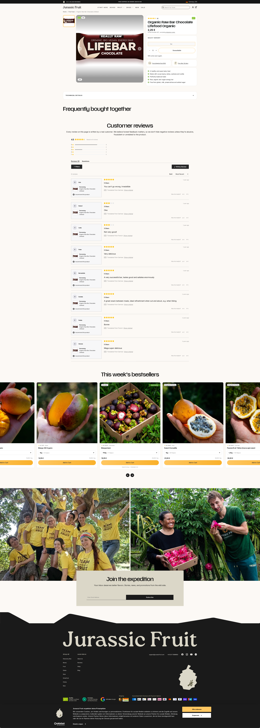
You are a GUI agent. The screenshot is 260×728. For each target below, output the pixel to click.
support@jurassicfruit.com (156, 654)
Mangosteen (106, 448)
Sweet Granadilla (170, 448)
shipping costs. (170, 32)
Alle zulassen (197, 709)
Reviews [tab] (75, 161)
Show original (128, 190)
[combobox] (175, 7)
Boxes (112, 7)
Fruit (120, 7)
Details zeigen (78, 724)
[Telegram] (196, 654)
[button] (153, 18)
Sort (171, 174)
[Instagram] (187, 654)
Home (65, 12)
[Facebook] (182, 654)
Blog (78, 670)
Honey (65, 682)
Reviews (79, 662)
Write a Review (182, 167)
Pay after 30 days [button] (183, 63)
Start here (103, 7)
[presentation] (127, 475)
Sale (143, 7)
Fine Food (71, 12)
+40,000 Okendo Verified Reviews (93, 699)
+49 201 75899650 (172, 654)
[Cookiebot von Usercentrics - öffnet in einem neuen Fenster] (59, 724)
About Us (80, 659)
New (137, 7)
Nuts (64, 674)
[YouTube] (191, 654)
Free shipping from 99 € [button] (159, 63)
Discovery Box (67, 659)
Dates (64, 670)
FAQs (78, 666)
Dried (128, 7)
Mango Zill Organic (45, 448)
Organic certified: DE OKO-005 (74, 699)
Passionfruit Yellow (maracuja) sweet (241, 448)
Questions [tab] (85, 161)
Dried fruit (66, 678)
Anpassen (195, 715)
